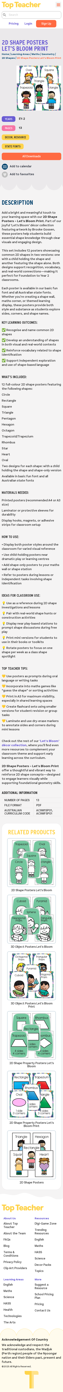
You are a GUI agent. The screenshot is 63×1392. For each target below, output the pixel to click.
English (39, 1240)
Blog (6, 1246)
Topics (39, 1271)
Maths (36, 54)
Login (28, 24)
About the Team (15, 1233)
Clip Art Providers (15, 1268)
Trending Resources (42, 1231)
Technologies (13, 1316)
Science (40, 1259)
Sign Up (46, 24)
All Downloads (31, 156)
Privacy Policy (13, 1262)
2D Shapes (8, 58)
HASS (38, 1252)
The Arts (9, 1322)
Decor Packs (43, 1265)
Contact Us (42, 1310)
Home (5, 54)
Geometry (48, 54)
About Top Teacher (11, 1225)
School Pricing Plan (44, 1296)
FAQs (7, 1240)
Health (8, 1310)
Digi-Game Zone (46, 1224)
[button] (16, 167)
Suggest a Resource (41, 1286)
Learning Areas (20, 54)
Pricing (14, 24)
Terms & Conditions (11, 1254)
